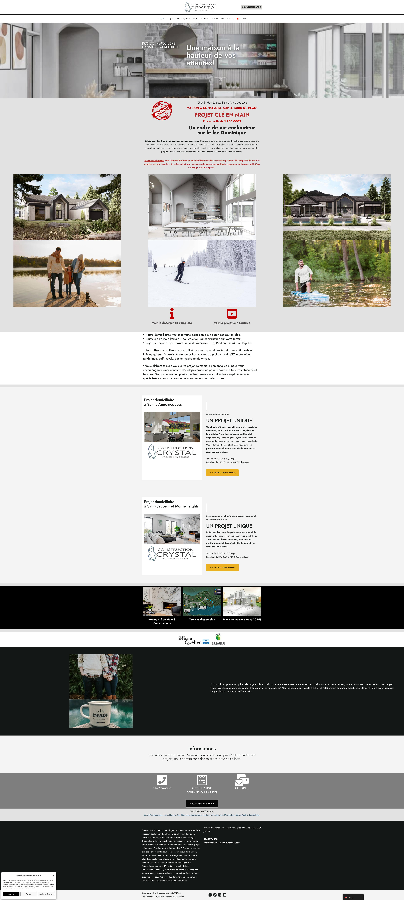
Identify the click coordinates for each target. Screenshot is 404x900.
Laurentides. (254, 814)
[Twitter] (215, 895)
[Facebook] (210, 895)
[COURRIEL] (242, 780)
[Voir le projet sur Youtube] (232, 313)
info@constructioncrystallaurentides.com (222, 842)
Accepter (11, 894)
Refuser (28, 894)
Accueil (160, 19)
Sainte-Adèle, (196, 814)
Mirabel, (216, 814)
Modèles (214, 19)
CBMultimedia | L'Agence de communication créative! (163, 896)
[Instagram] (219, 895)
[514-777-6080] (162, 780)
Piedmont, (207, 814)
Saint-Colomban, (227, 814)
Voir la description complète (172, 323)
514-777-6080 (162, 788)
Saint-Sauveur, (183, 814)
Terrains (204, 19)
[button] (53, 875)
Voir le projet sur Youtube (232, 323)
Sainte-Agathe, (242, 814)
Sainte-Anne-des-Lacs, (153, 814)
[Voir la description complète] (172, 313)
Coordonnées (227, 19)
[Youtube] (224, 895)
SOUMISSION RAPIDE (251, 7)
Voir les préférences (46, 894)
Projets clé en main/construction (182, 19)
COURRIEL (242, 788)
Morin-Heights (170, 814)
